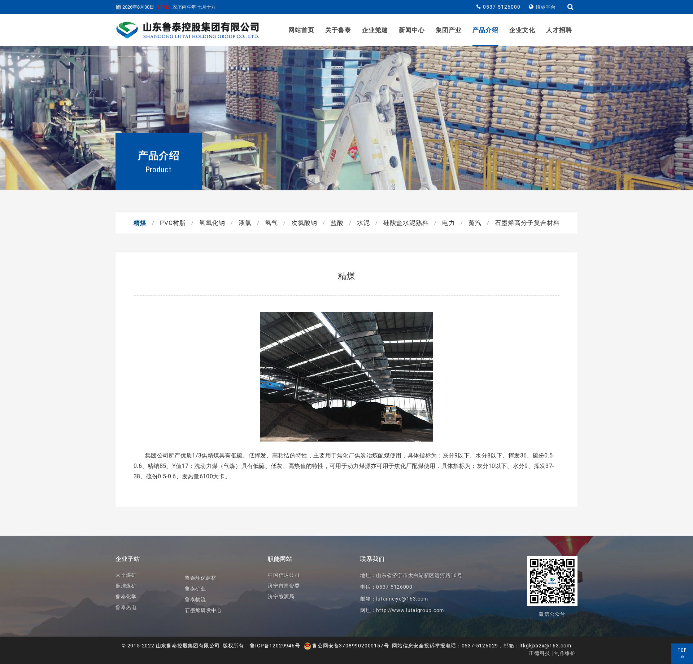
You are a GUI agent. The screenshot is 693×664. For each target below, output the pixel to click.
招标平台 (546, 7)
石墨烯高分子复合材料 (527, 222)
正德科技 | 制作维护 (552, 653)
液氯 (245, 222)
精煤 (140, 222)
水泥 (363, 222)
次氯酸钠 (304, 222)
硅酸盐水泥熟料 (406, 222)
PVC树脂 (173, 222)
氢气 (271, 222)
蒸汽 (474, 222)
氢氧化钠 (212, 222)
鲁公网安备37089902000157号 (350, 645)
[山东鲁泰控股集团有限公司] (188, 30)
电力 (448, 222)
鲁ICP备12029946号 (275, 645)
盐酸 (337, 222)
